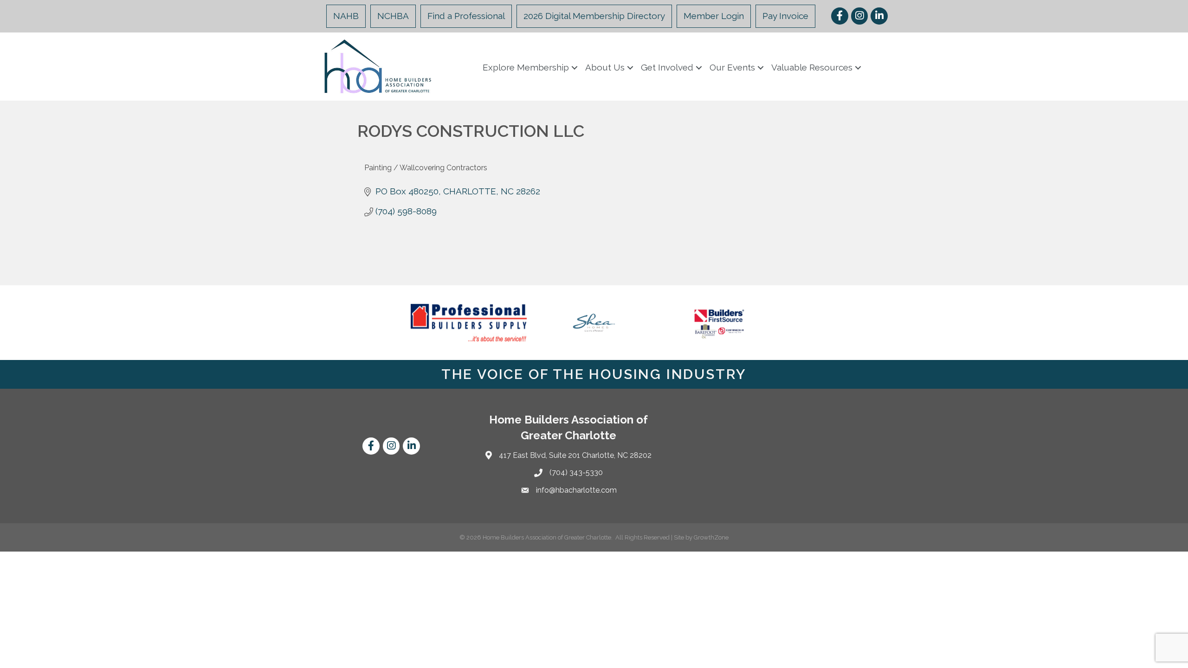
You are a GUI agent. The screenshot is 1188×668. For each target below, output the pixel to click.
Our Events (732, 67)
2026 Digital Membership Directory (594, 16)
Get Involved (667, 67)
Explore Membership (526, 67)
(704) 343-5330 (576, 472)
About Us (605, 67)
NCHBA (393, 16)
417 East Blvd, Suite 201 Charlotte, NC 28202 (575, 455)
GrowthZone (711, 537)
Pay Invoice (785, 16)
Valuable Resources (811, 67)
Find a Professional (466, 16)
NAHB (346, 16)
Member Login (714, 16)
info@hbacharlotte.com (576, 490)
